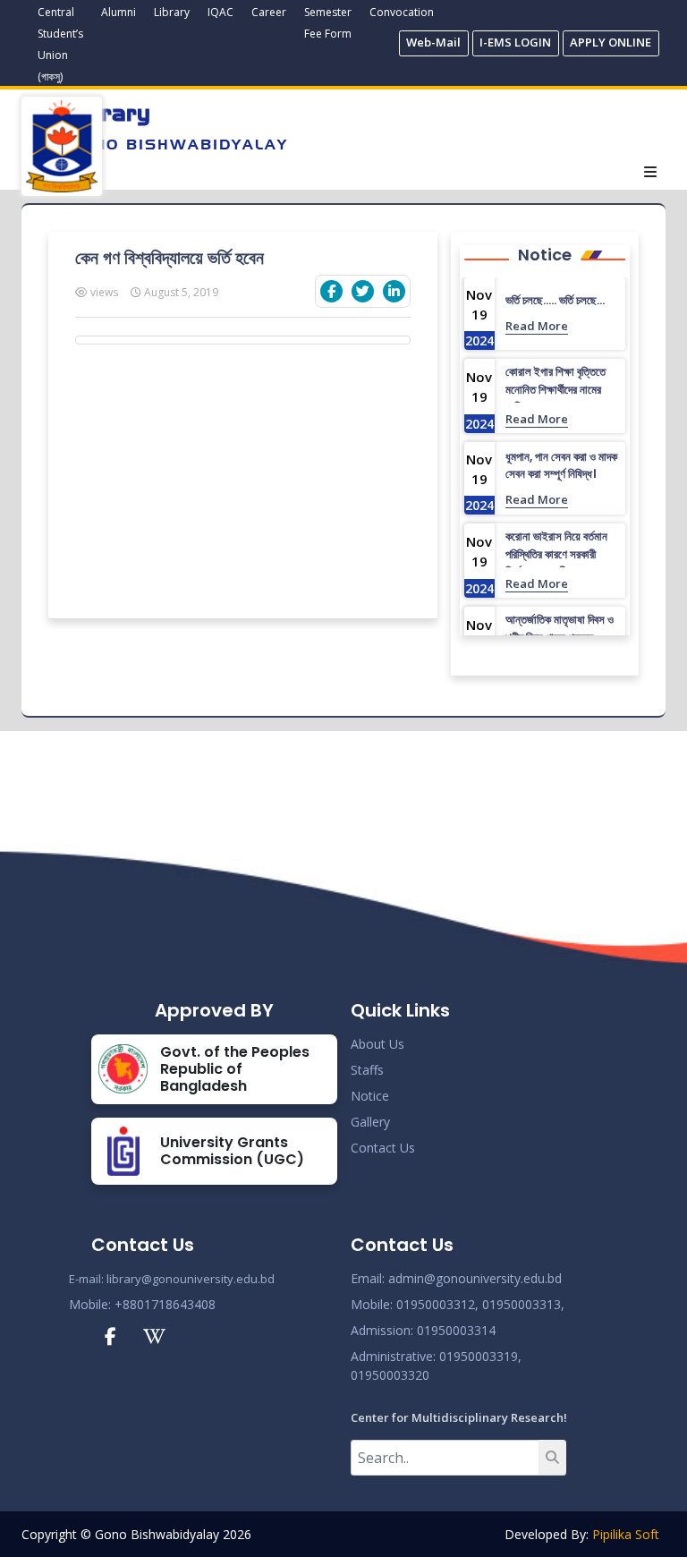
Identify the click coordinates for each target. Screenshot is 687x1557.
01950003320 (390, 1374)
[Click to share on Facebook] (331, 291)
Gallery (370, 1121)
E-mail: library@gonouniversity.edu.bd (172, 1279)
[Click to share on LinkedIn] (394, 291)
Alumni (118, 12)
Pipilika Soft (625, 1534)
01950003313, (523, 1304)
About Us (377, 1043)
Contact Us (383, 1147)
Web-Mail (433, 42)
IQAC (220, 12)
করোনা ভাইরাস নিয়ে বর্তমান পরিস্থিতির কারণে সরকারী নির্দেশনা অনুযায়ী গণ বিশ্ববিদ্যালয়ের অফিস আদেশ (559, 563)
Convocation (401, 12)
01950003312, (437, 1304)
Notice (370, 1095)
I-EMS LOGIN (515, 42)
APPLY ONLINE (610, 42)
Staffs (367, 1069)
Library (172, 12)
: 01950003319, (477, 1356)
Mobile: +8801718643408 (142, 1304)
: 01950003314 (453, 1330)
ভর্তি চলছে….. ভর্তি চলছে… (555, 300)
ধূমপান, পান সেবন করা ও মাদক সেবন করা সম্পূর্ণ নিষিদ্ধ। (561, 465)
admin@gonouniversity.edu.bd (475, 1278)
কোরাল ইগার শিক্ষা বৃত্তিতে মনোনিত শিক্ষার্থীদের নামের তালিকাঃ (555, 389)
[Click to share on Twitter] (363, 291)
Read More (536, 326)
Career (268, 12)
